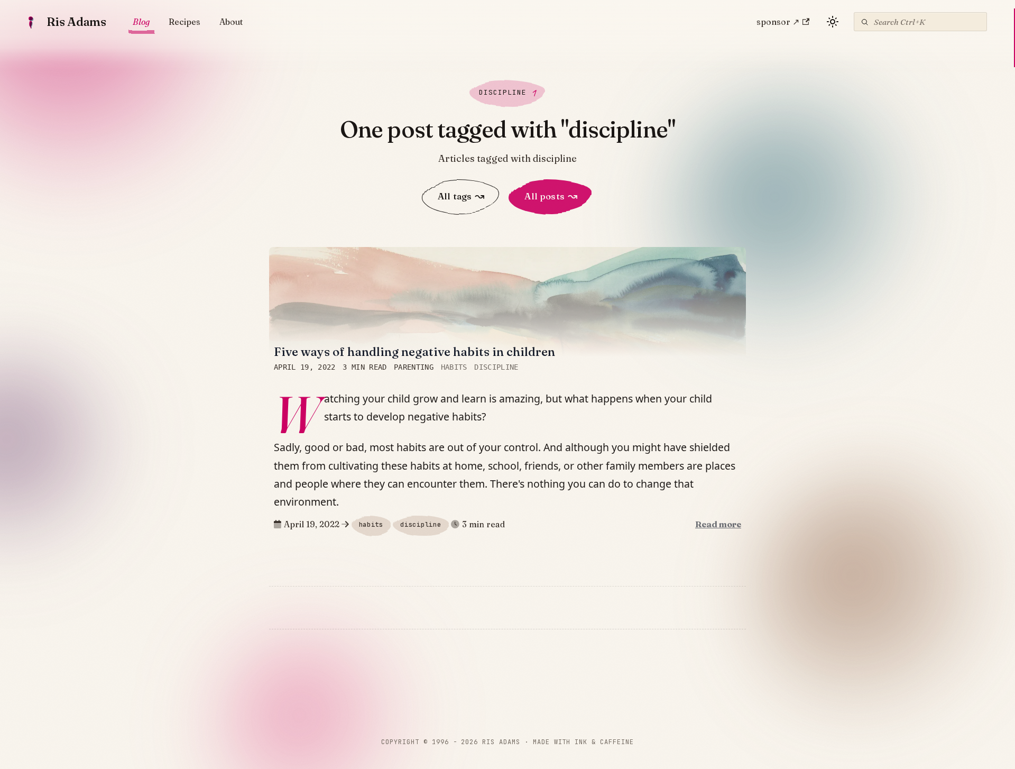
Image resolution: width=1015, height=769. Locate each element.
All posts (550, 196)
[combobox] (920, 21)
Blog (141, 21)
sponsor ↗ (777, 21)
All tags (461, 196)
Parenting (413, 367)
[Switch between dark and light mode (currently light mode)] (832, 21)
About (231, 21)
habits (454, 367)
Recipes (184, 21)
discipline (496, 367)
